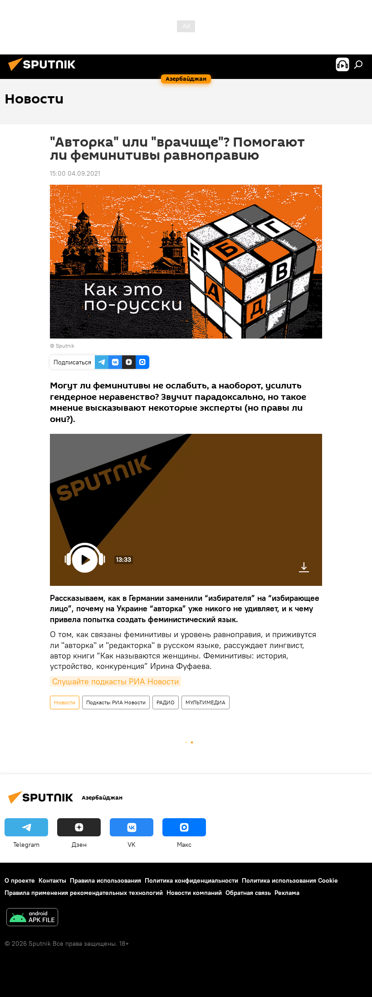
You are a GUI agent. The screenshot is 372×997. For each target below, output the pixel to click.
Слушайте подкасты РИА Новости (115, 681)
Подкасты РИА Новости (116, 702)
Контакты (52, 880)
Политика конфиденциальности (191, 880)
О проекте (20, 880)
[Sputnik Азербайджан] (44, 72)
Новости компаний (194, 893)
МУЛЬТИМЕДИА (205, 702)
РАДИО (166, 702)
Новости (64, 702)
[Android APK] (32, 918)
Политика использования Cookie (290, 880)
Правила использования (105, 880)
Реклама (286, 893)
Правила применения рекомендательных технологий (84, 893)
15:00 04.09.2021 (75, 173)
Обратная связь (248, 893)
